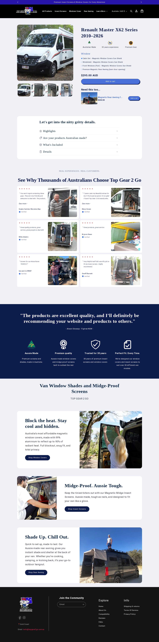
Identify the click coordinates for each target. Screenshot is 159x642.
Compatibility (104, 614)
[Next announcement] (141, 2)
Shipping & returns (131, 606)
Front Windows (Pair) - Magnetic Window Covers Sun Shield (107, 66)
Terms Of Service (131, 610)
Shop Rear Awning (36, 572)
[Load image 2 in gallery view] (38, 90)
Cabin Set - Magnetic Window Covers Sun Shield (102, 58)
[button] (101, 11)
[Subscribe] (83, 604)
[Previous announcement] (17, 2)
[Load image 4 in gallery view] (66, 90)
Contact (102, 626)
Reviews (102, 618)
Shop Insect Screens (77, 509)
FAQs (101, 622)
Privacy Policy (129, 614)
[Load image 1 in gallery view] (24, 90)
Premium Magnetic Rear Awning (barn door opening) (104, 69)
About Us (102, 610)
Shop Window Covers (37, 458)
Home (101, 606)
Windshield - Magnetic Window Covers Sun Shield (103, 62)
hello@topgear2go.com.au (33, 629)
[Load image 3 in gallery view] (52, 90)
